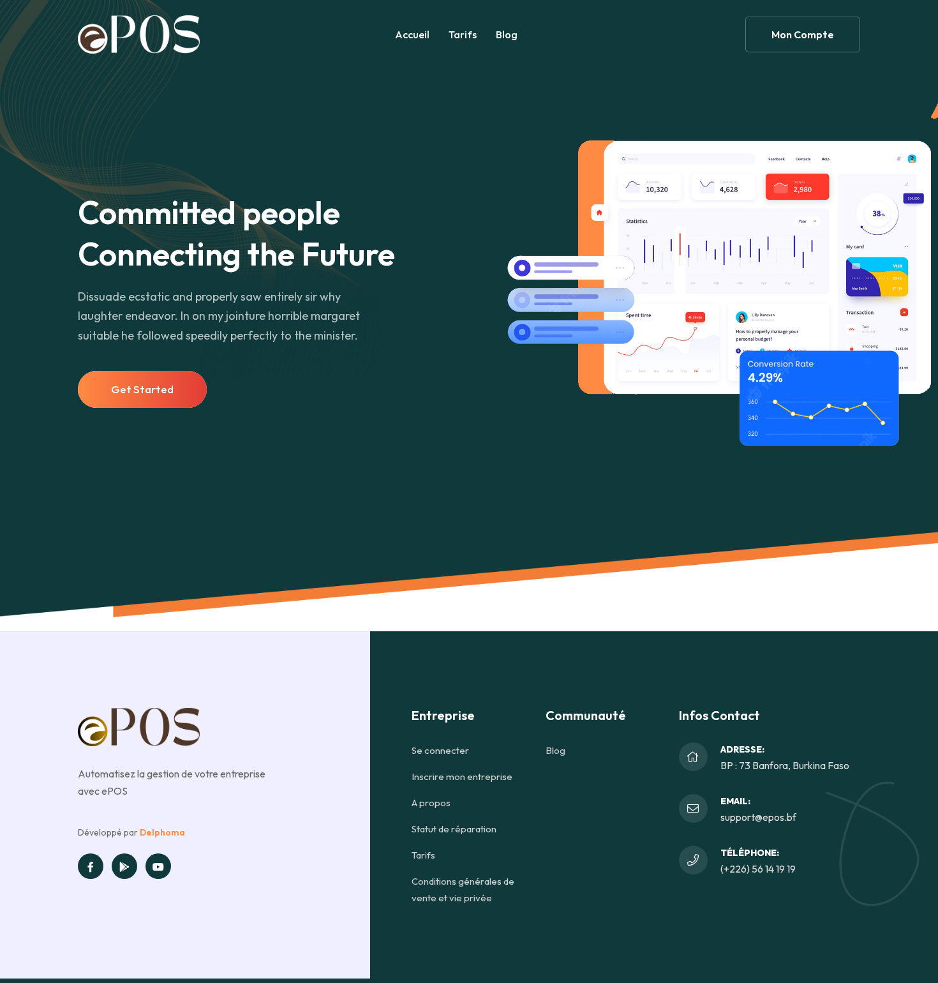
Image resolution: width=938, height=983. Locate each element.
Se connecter (440, 750)
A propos (431, 803)
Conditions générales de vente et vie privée (463, 889)
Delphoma (162, 832)
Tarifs (463, 34)
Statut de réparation (454, 829)
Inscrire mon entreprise (462, 776)
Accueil (412, 34)
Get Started (142, 389)
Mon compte (802, 34)
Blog (506, 34)
